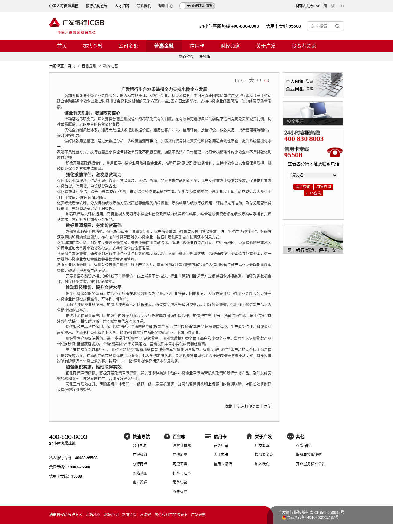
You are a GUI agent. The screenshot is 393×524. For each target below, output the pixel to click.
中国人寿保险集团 (64, 6)
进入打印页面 (248, 406)
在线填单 (180, 455)
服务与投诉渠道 (309, 455)
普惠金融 (164, 46)
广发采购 (198, 515)
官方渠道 (140, 482)
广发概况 (262, 446)
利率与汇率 (182, 473)
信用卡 (197, 46)
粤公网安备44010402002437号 (312, 517)
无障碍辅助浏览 (200, 6)
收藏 (228, 406)
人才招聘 (122, 6)
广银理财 (140, 455)
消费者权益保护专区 (65, 515)
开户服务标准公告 (310, 464)
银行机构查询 (97, 6)
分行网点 (140, 464)
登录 (309, 81)
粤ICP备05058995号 (327, 512)
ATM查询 (323, 187)
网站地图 (140, 473)
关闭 (267, 406)
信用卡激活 (223, 464)
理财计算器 (182, 446)
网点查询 (303, 187)
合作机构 (140, 446)
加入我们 (262, 464)
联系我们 (144, 6)
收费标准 (180, 492)
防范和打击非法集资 (171, 515)
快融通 (204, 57)
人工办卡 (221, 455)
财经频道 (230, 46)
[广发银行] (76, 26)
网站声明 (111, 515)
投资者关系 (304, 46)
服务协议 (180, 482)
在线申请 (221, 446)
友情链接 (129, 515)
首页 (62, 46)
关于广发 (266, 46)
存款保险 (303, 446)
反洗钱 (145, 515)
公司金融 (128, 46)
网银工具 (180, 464)
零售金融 (93, 46)
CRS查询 (313, 193)
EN (341, 6)
